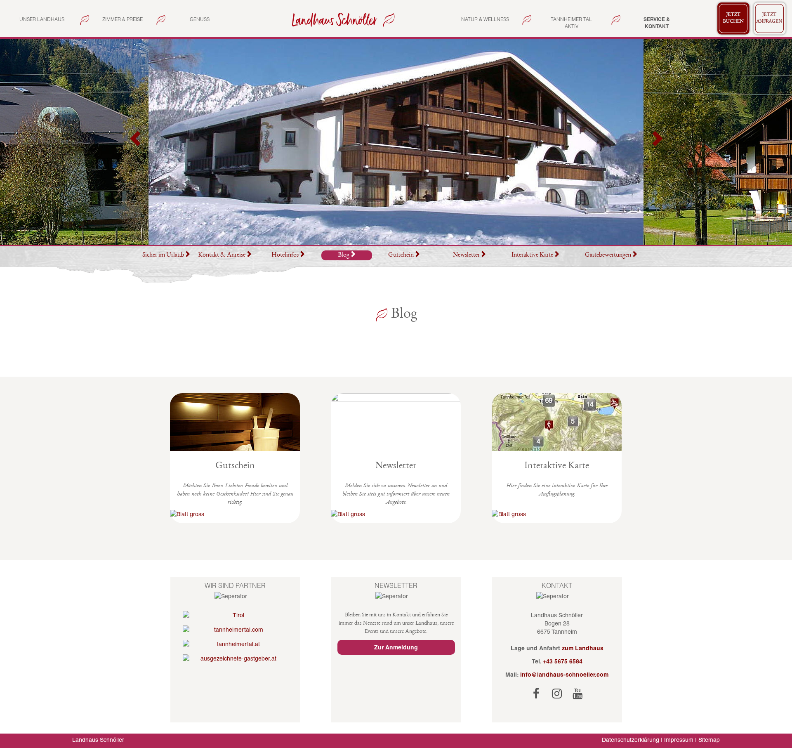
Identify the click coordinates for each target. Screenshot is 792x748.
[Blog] (341, 19)
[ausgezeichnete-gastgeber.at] (235, 658)
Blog (343, 255)
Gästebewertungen (608, 255)
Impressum (678, 739)
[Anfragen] (770, 18)
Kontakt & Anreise (221, 255)
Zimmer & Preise (122, 19)
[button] (136, 142)
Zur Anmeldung (396, 647)
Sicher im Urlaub (163, 255)
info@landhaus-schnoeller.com (564, 674)
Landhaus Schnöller (98, 739)
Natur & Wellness (485, 19)
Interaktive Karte (532, 255)
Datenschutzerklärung (630, 739)
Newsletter (466, 255)
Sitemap (709, 739)
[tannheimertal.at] (235, 644)
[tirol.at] (235, 615)
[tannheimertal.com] (235, 629)
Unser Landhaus (41, 19)
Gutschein (401, 255)
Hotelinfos (285, 255)
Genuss (200, 19)
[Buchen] (733, 18)
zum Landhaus (582, 648)
